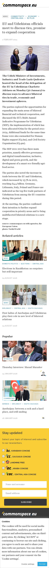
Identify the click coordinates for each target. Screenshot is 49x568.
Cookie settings (28, 564)
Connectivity (17, 16)
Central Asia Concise (25, 474)
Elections (25, 264)
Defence (5, 404)
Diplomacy (6, 308)
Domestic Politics (10, 264)
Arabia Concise (20, 468)
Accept (42, 564)
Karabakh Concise (20, 451)
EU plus (31, 18)
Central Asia (17, 18)
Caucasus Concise (21, 457)
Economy (32, 16)
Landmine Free (17, 463)
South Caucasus (35, 308)
